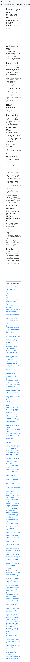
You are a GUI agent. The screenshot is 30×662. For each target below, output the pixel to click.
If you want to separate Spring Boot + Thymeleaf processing (12, 610)
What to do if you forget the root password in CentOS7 (12, 403)
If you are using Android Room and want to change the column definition (13, 471)
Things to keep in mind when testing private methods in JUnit (12, 346)
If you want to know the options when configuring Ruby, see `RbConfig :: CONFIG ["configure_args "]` (13, 558)
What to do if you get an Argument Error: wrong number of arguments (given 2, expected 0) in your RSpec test (12, 507)
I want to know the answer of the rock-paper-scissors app (13, 647)
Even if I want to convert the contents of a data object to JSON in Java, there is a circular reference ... (12, 527)
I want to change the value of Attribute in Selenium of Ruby (13, 397)
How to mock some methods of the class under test (11, 352)
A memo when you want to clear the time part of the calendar (13, 425)
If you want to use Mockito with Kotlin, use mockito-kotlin (13, 658)
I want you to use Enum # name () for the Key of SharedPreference (13, 446)
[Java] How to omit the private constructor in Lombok (12, 600)
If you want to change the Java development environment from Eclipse (13, 386)
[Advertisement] (13, 38)
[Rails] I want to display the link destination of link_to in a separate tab (12, 594)
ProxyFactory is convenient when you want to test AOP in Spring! (13, 375)
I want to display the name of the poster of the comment (13, 652)
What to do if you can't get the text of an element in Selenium (13, 340)
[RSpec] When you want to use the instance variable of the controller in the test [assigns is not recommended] (13, 329)
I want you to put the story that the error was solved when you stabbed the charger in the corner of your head (13, 536)
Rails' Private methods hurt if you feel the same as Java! (13, 392)
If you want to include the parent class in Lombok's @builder (13, 305)
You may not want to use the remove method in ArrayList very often (13, 459)
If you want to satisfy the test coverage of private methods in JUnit (13, 287)
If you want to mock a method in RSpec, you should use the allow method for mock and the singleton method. (13, 418)
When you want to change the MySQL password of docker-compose (13, 357)
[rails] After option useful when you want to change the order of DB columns (13, 550)
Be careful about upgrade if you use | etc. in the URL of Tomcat (13, 465)
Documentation (6, 2)
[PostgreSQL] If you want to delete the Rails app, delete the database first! (13, 380)
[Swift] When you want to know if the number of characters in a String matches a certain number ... (13, 313)
